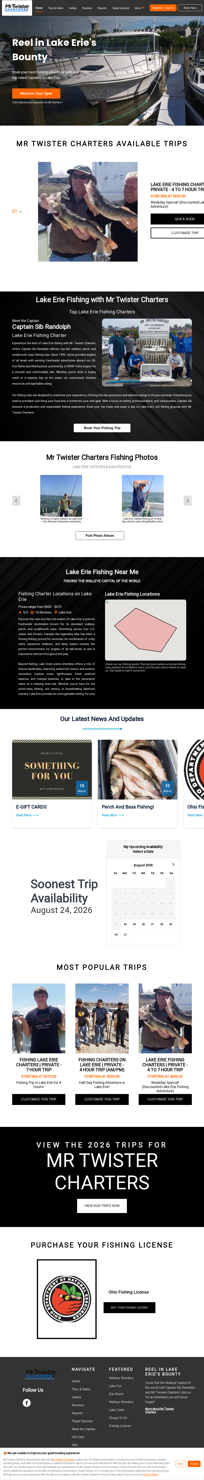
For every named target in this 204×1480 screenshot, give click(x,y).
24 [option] (125, 924)
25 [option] (134, 924)
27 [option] (152, 924)
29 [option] (170, 924)
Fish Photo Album (100, 536)
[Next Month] (173, 864)
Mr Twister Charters (63, 1459)
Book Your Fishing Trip (102, 428)
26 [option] (143, 924)
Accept (194, 1463)
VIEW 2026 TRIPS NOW (102, 1205)
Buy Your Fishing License (129, 1307)
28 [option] (161, 924)
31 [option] (125, 934)
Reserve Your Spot (36, 94)
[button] (139, 9)
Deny (180, 1463)
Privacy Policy (150, 1474)
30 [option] (116, 934)
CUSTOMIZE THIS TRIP (38, 1099)
